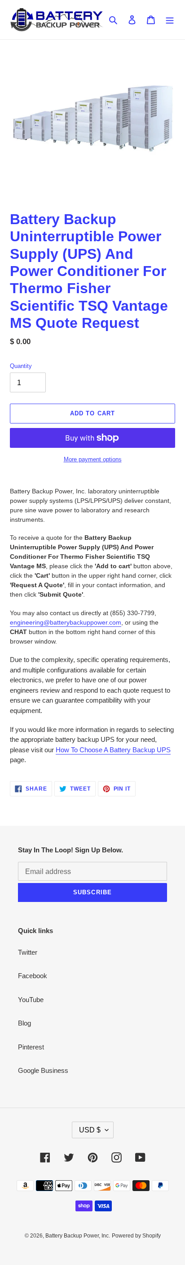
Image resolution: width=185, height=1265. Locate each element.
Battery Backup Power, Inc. (77, 1236)
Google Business (43, 1070)
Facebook (32, 976)
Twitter (27, 952)
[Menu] (169, 19)
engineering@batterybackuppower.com (65, 622)
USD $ (90, 1130)
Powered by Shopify (136, 1236)
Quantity (21, 366)
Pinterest (31, 1047)
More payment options (93, 459)
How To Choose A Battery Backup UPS (113, 750)
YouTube (31, 999)
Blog (24, 1023)
